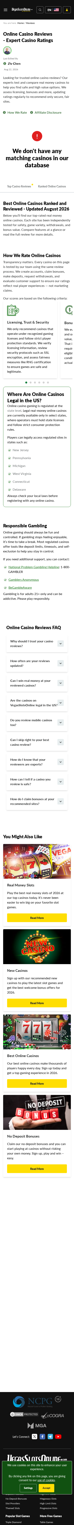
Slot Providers (13, 1503)
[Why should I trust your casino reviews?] (60, 643)
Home (20, 23)
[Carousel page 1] (26, 383)
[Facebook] (42, 1436)
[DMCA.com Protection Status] (24, 1415)
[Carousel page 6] (48, 383)
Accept (46, 1488)
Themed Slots (13, 1508)
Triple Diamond (14, 1522)
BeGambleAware (20, 587)
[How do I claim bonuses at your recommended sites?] (60, 801)
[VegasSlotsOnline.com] (22, 10)
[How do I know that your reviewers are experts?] (60, 762)
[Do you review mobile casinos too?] (60, 722)
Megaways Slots (48, 1498)
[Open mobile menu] (5, 9)
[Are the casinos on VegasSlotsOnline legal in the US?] (60, 703)
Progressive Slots (48, 1508)
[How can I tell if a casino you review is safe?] (60, 781)
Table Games (46, 1522)
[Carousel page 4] (39, 383)
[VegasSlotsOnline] (37, 1460)
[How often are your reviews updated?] (60, 663)
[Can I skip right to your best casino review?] (60, 742)
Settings (28, 1488)
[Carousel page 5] (44, 383)
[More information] (4, 112)
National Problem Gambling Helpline (33, 567)
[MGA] (37, 1426)
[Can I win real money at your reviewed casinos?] (60, 683)
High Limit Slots (48, 1503)
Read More (37, 918)
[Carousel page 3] (35, 383)
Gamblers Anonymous (23, 579)
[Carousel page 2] (31, 383)
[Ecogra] (52, 1415)
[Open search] (40, 9)
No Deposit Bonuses (16, 1498)
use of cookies (46, 1480)
